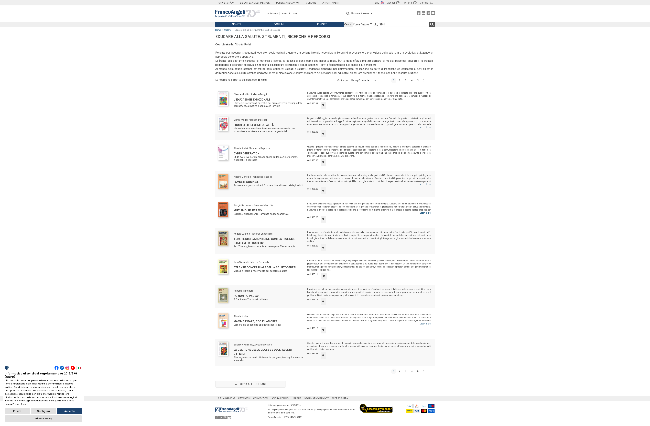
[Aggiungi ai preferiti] (323, 105)
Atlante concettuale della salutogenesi (265, 267)
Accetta (69, 411)
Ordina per (343, 80)
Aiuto (295, 13)
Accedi (391, 2)
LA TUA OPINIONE (226, 398)
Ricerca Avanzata (361, 13)
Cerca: (348, 24)
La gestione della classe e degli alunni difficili (263, 351)
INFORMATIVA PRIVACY (316, 398)
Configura (43, 411)
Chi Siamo (272, 13)
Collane (227, 30)
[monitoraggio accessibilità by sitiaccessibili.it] (376, 405)
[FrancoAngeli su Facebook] (418, 13)
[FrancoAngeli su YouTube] (433, 13)
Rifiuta (17, 411)
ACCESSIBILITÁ (340, 398)
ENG (377, 2)
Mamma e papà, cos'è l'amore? (255, 321)
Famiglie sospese (246, 182)
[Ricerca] (432, 24)
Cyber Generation (246, 153)
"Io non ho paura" (246, 296)
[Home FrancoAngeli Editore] (237, 13)
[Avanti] (424, 80)
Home (218, 30)
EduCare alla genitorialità (254, 125)
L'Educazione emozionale (252, 99)
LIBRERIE (296, 398)
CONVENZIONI (260, 398)
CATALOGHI (244, 398)
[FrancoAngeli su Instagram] (428, 13)
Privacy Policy (43, 418)
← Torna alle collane (250, 384)
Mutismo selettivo (248, 210)
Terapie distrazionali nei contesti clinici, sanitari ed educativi (264, 241)
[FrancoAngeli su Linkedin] (423, 13)
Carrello (424, 2)
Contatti (285, 13)
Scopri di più (425, 127)
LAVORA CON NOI (280, 398)
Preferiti (407, 2)
